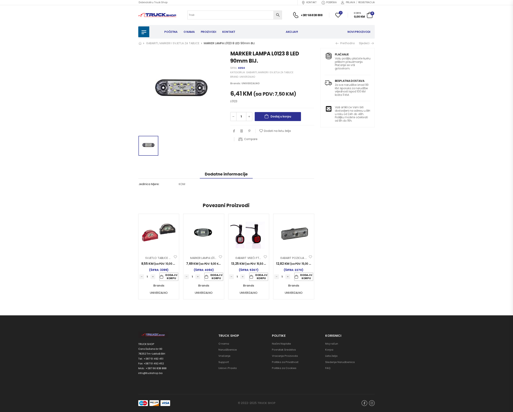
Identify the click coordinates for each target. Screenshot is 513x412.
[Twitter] (241, 130)
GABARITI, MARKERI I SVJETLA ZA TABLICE (172, 43)
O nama (223, 344)
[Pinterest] (249, 130)
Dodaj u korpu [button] (171, 276)
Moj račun (331, 344)
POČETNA (171, 32)
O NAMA (189, 32)
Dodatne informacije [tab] (226, 174)
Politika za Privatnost (285, 362)
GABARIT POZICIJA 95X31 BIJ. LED (301, 258)
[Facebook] (234, 130)
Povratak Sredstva (284, 350)
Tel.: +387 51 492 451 (150, 359)
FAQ (327, 368)
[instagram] (372, 403)
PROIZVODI (208, 32)
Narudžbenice (227, 350)
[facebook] (364, 403)
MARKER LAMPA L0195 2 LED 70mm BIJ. (215, 258)
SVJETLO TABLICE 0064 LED (163, 258)
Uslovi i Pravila (227, 368)
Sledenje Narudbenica (340, 362)
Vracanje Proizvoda (285, 356)
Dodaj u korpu (281, 116)
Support (223, 362)
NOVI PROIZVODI (358, 32)
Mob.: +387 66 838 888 (152, 368)
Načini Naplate (281, 344)
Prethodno (347, 43)
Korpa (329, 350)
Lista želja (331, 356)
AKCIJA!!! (292, 32)
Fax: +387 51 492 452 (151, 363)
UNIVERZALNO (247, 76)
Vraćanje (224, 356)
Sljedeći (364, 43)
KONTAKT (311, 2)
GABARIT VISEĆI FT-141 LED (252, 258)
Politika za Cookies (284, 368)
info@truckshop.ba (150, 373)
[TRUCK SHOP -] (157, 15)
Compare (251, 139)
